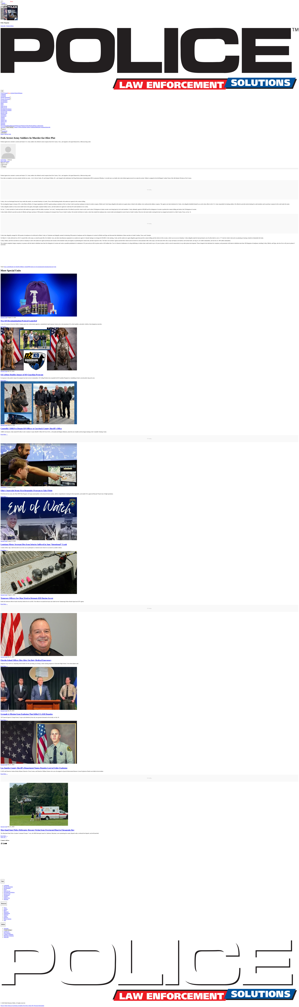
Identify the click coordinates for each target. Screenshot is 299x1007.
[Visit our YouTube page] (6, 844)
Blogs (8, 125)
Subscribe (3, 26)
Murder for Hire (14, 266)
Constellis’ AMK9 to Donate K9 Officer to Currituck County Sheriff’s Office (31, 429)
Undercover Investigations (36, 266)
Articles (15, 1)
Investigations (4, 100)
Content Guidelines (31, 127)
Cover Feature (6, 1)
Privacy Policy (4, 1005)
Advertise (3, 127)
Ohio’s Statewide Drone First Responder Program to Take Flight (26, 491)
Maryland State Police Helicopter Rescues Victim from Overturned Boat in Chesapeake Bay (37, 830)
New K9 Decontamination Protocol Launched (19, 321)
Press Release (22, 127)
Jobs (42, 125)
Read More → (4, 326)
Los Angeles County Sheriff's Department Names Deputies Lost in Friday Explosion (34, 768)
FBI (29, 266)
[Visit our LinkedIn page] (4, 844)
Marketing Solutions (40, 127)
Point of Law (4, 106)
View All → (4, 837)
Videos (18, 1)
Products (31, 125)
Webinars (22, 1)
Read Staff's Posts (5, 161)
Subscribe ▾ (4, 4)
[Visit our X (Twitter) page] (3, 844)
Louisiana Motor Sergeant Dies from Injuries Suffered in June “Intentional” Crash (34, 544)
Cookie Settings (9, 127)
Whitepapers (18, 125)
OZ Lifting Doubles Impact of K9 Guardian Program (22, 375)
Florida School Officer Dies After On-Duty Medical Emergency (26, 660)
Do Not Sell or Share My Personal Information (32, 1005)
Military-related (24, 266)
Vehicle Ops (4, 120)
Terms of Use (11, 1005)
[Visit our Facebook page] (1, 844)
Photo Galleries (37, 125)
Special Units (4, 111)
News (11, 1)
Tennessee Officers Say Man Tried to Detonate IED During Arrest (27, 598)
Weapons (3, 123)
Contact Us (16, 127)
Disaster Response (5, 97)
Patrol (2, 103)
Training (3, 117)
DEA (19, 266)
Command (3, 94)
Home (2, 134)
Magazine (12, 125)
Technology (3, 114)
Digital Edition (10, 26)
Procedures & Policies (6, 109)
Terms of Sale (17, 1005)
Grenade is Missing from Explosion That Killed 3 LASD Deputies (27, 714)
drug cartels (7, 266)
